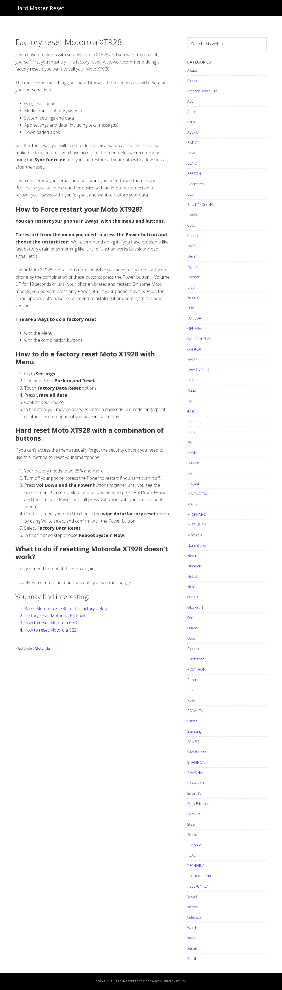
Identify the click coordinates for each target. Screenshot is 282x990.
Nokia (192, 586)
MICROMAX (196, 514)
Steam (192, 824)
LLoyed (193, 483)
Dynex (192, 266)
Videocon (194, 917)
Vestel (192, 896)
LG (189, 473)
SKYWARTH (196, 783)
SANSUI (193, 741)
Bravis (192, 215)
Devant (193, 256)
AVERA (192, 132)
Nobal (192, 576)
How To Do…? (198, 369)
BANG (192, 142)
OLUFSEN (195, 607)
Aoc (190, 101)
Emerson (194, 297)
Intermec (194, 421)
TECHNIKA (195, 865)
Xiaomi (192, 948)
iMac (191, 411)
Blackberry (195, 184)
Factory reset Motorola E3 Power (56, 616)
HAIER (192, 359)
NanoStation (197, 545)
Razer (192, 679)
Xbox (191, 938)
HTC (190, 380)
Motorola (42, 648)
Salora (192, 721)
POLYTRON (196, 669)
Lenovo (193, 462)
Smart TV (194, 793)
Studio (192, 834)
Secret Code (197, 752)
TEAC (191, 855)
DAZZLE (193, 245)
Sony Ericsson (198, 803)
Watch (192, 927)
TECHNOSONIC (199, 876)
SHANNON (196, 762)
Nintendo (194, 566)
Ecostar (193, 276)
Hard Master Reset (40, 8)
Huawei (193, 390)
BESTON (194, 173)
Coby (191, 225)
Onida (192, 617)
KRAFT (192, 452)
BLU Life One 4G (200, 204)
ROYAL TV (195, 710)
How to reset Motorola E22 (50, 630)
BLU (190, 194)
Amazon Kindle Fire (202, 91)
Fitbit (191, 307)
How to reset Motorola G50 (50, 623)
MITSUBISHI (197, 524)
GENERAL (195, 328)
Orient (192, 628)
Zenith (192, 958)
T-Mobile (194, 845)
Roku (191, 700)
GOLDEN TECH (199, 338)
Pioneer (193, 648)
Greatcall (194, 349)
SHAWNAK (195, 772)
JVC (189, 442)
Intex (191, 431)
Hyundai (193, 400)
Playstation (195, 659)
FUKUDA (194, 318)
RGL (190, 690)
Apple (191, 111)
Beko (191, 153)
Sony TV (193, 814)
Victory (192, 907)
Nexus (192, 555)
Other (191, 638)
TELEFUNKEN (198, 886)
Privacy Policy (175, 981)
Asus (191, 122)
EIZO (191, 287)
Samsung (194, 731)
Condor (193, 235)
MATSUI (193, 504)
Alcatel (192, 70)
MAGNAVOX (197, 493)
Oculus (192, 597)
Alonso (192, 80)
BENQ (192, 163)
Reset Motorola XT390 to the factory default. (67, 608)
